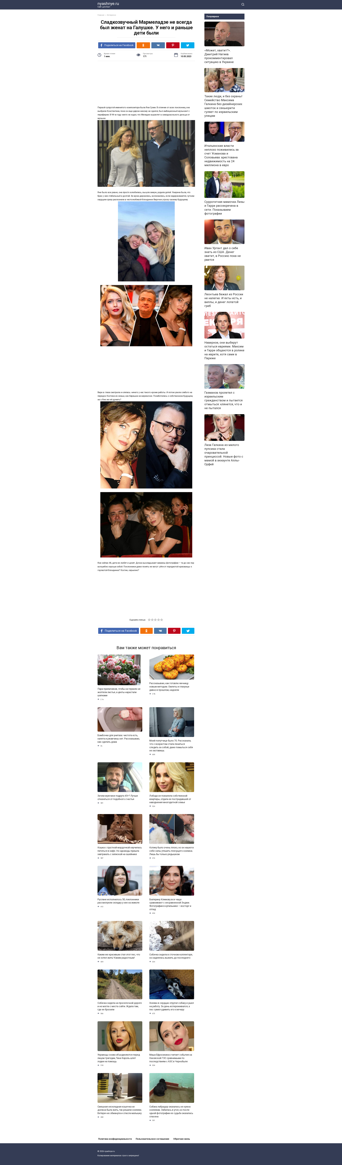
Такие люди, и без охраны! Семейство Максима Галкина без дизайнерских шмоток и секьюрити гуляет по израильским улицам (223, 105)
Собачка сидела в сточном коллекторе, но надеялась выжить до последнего (171, 956)
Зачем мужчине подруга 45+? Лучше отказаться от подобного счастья (118, 797)
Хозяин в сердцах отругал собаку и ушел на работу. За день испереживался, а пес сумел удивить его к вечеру (171, 1006)
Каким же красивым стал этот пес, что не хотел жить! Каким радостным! (119, 956)
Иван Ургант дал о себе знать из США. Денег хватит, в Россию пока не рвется (222, 253)
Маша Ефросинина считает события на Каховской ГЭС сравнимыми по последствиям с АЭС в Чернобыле (170, 1058)
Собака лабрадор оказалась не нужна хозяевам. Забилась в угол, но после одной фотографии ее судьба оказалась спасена (171, 1111)
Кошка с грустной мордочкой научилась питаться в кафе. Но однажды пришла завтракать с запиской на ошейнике (120, 850)
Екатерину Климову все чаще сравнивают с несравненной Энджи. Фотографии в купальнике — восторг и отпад (170, 904)
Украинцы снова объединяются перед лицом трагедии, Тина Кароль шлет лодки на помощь (119, 1058)
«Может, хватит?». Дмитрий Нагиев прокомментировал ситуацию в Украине (219, 56)
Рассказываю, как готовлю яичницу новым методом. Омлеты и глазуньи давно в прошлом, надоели (169, 686)
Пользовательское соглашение (152, 1139)
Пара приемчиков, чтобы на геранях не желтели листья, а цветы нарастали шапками (119, 692)
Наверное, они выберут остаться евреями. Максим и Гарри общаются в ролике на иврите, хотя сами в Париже (224, 350)
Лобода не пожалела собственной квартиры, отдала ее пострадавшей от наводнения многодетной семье (170, 799)
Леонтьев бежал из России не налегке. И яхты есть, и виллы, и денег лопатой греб (223, 300)
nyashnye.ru (108, 3)
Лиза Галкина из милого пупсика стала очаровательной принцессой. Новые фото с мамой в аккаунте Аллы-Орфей (223, 454)
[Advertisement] (146, 83)
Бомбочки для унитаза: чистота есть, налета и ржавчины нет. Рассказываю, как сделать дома (119, 738)
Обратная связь (181, 1139)
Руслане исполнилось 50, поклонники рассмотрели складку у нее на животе (118, 901)
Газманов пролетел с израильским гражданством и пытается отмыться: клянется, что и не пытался (223, 400)
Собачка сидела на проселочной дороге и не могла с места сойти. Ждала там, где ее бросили (120, 1006)
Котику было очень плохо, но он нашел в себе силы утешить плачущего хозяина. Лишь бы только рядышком (171, 850)
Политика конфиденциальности (115, 1139)
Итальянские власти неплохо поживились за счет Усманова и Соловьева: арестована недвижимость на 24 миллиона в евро (221, 155)
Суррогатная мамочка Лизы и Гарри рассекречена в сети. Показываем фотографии (224, 207)
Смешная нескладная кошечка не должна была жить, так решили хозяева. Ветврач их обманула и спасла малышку (120, 1109)
